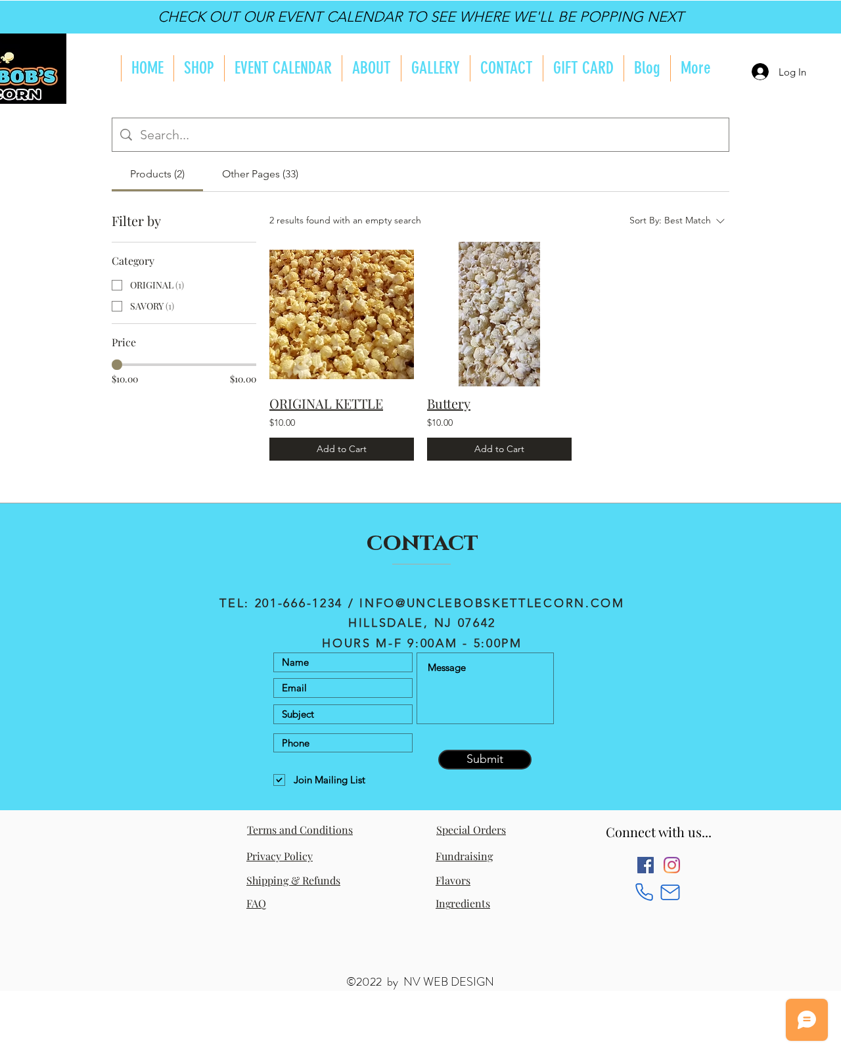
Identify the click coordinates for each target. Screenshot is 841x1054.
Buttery (448, 403)
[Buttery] (499, 314)
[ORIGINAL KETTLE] (341, 314)
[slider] (117, 364)
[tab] (157, 174)
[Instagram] (672, 865)
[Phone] (644, 892)
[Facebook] (645, 865)
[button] (371, 68)
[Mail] (670, 892)
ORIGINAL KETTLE (326, 403)
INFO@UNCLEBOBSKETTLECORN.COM (492, 603)
